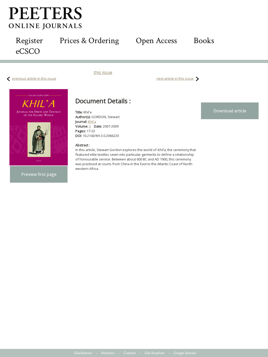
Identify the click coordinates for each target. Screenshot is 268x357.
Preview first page (39, 174)
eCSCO (28, 51)
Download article (229, 111)
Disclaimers (83, 352)
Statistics (108, 352)
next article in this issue (175, 78)
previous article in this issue (34, 78)
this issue (103, 72)
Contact (130, 352)
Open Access (156, 40)
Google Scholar (185, 352)
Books (204, 40)
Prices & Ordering (89, 40)
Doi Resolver (155, 352)
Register (29, 40)
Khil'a (92, 121)
